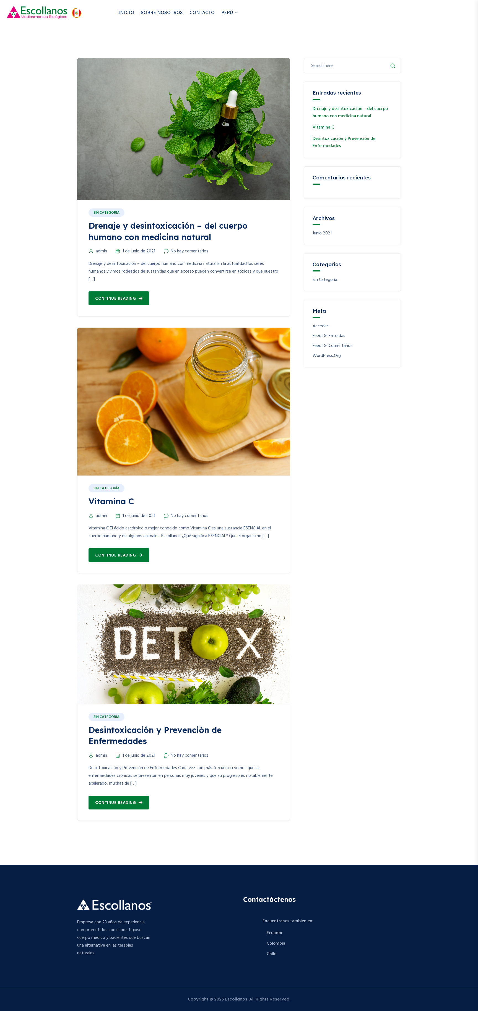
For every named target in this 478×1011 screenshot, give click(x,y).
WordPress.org (327, 356)
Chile (271, 954)
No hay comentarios (189, 251)
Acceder (320, 326)
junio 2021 (322, 233)
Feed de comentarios (332, 346)
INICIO (126, 12)
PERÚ (227, 12)
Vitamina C (111, 501)
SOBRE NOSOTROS (162, 12)
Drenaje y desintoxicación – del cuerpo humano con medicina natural (350, 112)
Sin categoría (106, 213)
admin (101, 251)
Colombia (276, 943)
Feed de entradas (329, 336)
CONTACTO (202, 12)
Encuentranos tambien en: (288, 921)
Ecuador (275, 933)
